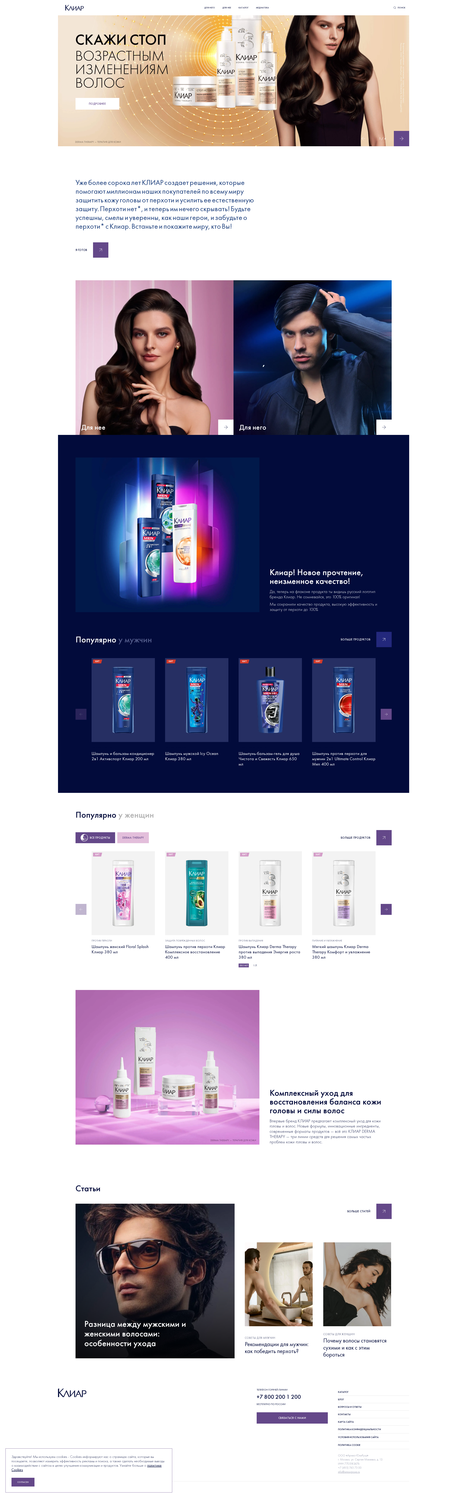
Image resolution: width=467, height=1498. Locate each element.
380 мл (243, 965)
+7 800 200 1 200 (279, 1397)
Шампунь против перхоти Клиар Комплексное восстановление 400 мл (195, 952)
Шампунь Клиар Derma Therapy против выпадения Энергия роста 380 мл (269, 952)
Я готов (81, 250)
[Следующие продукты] (386, 714)
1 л (255, 965)
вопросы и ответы (350, 1406)
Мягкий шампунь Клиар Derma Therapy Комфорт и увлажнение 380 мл (341, 952)
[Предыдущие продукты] (81, 714)
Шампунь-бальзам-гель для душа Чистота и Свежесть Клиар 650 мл (269, 759)
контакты (344, 1414)
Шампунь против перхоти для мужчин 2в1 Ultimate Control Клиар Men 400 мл (343, 759)
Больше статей (358, 1211)
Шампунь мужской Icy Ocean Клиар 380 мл (191, 756)
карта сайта (346, 1421)
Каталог (343, 1392)
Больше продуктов (355, 639)
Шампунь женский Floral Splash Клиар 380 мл (120, 949)
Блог (341, 1399)
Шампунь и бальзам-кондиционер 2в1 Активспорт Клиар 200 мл (123, 756)
